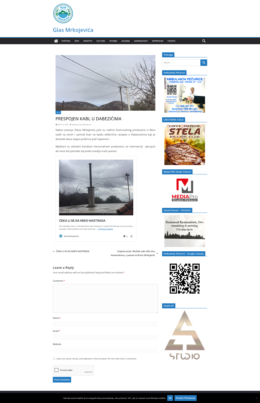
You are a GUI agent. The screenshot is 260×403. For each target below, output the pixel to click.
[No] (256, 398)
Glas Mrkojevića (73, 29)
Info (77, 41)
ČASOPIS (171, 41)
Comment (59, 280)
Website (57, 344)
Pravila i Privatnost (185, 398)
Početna (65, 41)
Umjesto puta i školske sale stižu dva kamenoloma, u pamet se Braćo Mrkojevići (133, 253)
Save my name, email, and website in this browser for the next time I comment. (96, 358)
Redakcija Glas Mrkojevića (81, 124)
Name (57, 317)
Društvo (87, 41)
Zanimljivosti (141, 41)
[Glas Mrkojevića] (56, 41)
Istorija (113, 41)
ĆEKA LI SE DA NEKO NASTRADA (72, 251)
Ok (170, 398)
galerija (125, 41)
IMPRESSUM (157, 41)
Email (56, 331)
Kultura (101, 41)
